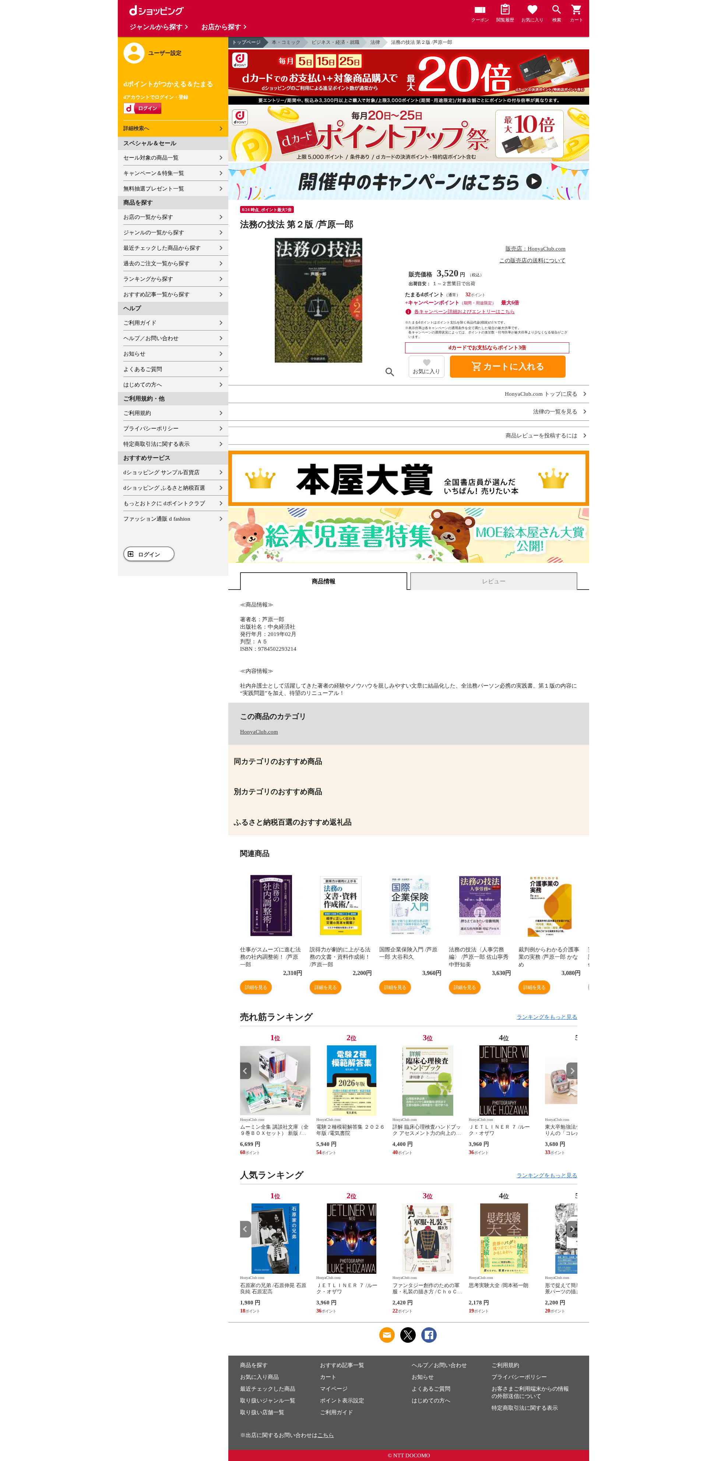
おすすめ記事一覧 (342, 1365)
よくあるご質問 (142, 369)
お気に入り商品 (259, 1377)
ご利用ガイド (139, 323)
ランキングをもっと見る (547, 1017)
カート (328, 1377)
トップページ (246, 42)
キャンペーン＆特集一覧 (153, 173)
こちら (325, 1435)
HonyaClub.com (259, 732)
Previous (245, 1071)
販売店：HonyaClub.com (536, 249)
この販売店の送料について (532, 260)
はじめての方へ (142, 385)
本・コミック (286, 42)
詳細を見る (256, 987)
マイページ (334, 1389)
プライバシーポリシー (151, 428)
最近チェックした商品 (267, 1389)
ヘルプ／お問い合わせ (151, 338)
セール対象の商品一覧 (151, 158)
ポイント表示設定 (342, 1401)
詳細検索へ (136, 128)
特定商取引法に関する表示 (156, 444)
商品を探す (254, 1365)
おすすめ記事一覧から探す (156, 294)
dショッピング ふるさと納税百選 (164, 488)
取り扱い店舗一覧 (262, 1412)
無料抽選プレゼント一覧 (153, 189)
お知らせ (134, 354)
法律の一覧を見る (555, 412)
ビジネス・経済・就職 (335, 42)
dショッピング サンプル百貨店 (161, 472)
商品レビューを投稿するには (541, 435)
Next (571, 1071)
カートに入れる (508, 366)
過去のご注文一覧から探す (156, 263)
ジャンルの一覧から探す (153, 232)
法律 (375, 42)
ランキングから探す (148, 279)
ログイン (149, 555)
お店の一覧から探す (148, 217)
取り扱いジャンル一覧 (267, 1401)
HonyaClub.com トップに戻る (541, 394)
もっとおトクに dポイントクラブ (164, 503)
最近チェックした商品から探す (162, 248)
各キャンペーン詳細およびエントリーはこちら (464, 311)
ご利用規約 (137, 413)
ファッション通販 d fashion (156, 519)
